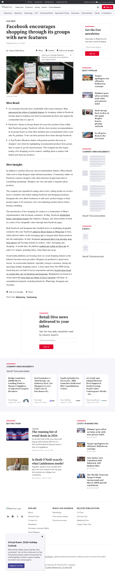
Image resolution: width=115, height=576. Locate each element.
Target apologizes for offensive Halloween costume (102, 81)
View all (85, 215)
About (30, 512)
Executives (75, 13)
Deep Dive (19, 7)
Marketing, (21, 297)
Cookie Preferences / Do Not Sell (58, 567)
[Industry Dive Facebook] (12, 516)
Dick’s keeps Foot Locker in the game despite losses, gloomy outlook (102, 118)
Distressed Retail (46, 13)
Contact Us (32, 520)
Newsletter (32, 524)
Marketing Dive (49, 2)
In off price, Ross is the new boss (101, 136)
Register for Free (16, 566)
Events (44, 7)
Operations (8, 13)
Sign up (109, 7)
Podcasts (29, 7)
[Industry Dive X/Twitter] (17, 516)
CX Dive (29, 2)
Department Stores (62, 13)
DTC (36, 13)
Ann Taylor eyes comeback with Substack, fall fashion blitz (95, 461)
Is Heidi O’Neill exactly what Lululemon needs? (48, 461)
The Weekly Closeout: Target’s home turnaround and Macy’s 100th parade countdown (98, 480)
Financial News (87, 13)
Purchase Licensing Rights (38, 528)
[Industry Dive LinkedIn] (8, 516)
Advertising (57, 512)
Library (37, 7)
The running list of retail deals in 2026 (45, 434)
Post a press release (97, 215)
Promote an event (97, 256)
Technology (28, 13)
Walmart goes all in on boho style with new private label (102, 98)
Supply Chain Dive (61, 2)
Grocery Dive (38, 2)
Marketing (18, 13)
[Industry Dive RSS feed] (22, 516)
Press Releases (55, 7)
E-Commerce (106, 13)
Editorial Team (33, 516)
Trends (97, 13)
